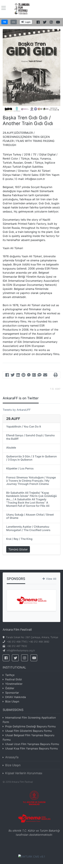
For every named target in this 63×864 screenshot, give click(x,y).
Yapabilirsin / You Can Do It (23, 426)
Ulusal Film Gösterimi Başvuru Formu (28, 730)
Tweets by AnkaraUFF (17, 409)
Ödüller (9, 688)
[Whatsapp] (34, 375)
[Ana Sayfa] (22, 8)
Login (27, 22)
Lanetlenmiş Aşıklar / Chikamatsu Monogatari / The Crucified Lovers (28, 528)
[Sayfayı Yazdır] (56, 375)
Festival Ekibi (13, 679)
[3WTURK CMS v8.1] (31, 856)
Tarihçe (9, 675)
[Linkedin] (18, 375)
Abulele (11, 447)
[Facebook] (7, 375)
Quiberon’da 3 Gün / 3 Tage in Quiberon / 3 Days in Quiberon (31, 458)
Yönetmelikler (14, 683)
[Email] (45, 375)
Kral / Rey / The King (19, 539)
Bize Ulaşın (12, 701)
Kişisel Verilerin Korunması (23, 773)
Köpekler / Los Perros (20, 468)
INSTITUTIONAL (14, 667)
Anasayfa (11, 757)
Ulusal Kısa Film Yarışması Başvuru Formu (31, 748)
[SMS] (39, 375)
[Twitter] (13, 375)
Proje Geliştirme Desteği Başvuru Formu (30, 726)
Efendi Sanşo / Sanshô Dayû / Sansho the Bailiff (30, 437)
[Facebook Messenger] (29, 375)
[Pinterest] (23, 375)
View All (51, 578)
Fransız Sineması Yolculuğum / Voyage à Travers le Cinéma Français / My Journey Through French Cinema (31, 481)
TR (4, 22)
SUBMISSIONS (13, 710)
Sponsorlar (12, 692)
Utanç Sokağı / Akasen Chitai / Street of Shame (30, 516)
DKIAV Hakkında (15, 697)
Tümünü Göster (18, 549)
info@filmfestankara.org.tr (21, 650)
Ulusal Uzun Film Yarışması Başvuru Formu (32, 744)
